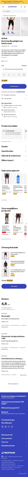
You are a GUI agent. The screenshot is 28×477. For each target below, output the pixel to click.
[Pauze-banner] (23, 2)
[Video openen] (4, 34)
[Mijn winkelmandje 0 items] (25, 6)
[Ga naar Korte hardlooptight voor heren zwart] (5, 256)
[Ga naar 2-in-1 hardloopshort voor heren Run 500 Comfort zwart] (5, 273)
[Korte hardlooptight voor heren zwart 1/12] (10, 26)
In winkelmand (14, 86)
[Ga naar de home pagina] (12, 6)
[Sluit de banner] (25, 2)
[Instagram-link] (9, 427)
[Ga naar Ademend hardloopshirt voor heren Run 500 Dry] (5, 264)
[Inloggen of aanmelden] (21, 6)
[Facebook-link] (2, 427)
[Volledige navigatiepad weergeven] (2, 15)
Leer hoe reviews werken (7, 309)
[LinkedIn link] (12, 427)
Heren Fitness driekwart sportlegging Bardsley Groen (6, 228)
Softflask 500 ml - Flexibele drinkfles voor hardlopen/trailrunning (18, 188)
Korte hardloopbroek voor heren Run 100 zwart (17, 228)
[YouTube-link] (6, 427)
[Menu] (3, 6)
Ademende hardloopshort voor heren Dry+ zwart (6, 188)
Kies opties (14, 286)
